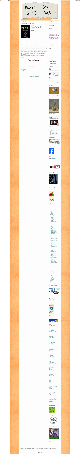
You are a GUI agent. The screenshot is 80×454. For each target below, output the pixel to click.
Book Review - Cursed (53, 271)
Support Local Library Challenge (53, 386)
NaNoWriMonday (51, 375)
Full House (50, 355)
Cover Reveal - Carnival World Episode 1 (53, 265)
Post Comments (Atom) (36, 76)
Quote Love (50, 379)
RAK (49, 381)
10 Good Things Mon (51, 325)
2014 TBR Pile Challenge (52, 331)
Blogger (41, 452)
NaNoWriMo (50, 374)
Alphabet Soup (51, 336)
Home (22, 19)
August (52, 219)
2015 (50, 212)
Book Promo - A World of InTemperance (53, 221)
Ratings (41, 19)
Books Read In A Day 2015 (52, 349)
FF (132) (51, 227)
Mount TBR (50, 373)
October (52, 217)
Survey (50, 387)
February (52, 278)
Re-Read (50, 382)
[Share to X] (31, 66)
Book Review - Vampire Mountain (53, 252)
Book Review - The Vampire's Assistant (53, 261)
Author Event (50, 338)
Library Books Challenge (52, 363)
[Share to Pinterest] (33, 66)
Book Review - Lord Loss (53, 232)
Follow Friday (50, 354)
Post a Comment (24, 70)
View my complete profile (52, 78)
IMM (49, 361)
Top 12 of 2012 (51, 393)
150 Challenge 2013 (51, 330)
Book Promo (50, 344)
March (51, 277)
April (51, 276)
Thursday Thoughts (51, 392)
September (52, 218)
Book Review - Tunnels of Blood (27, 23)
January (52, 279)
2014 (50, 213)
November (52, 216)
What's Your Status (51, 398)
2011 (50, 281)
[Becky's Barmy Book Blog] (51, 153)
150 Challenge (51, 329)
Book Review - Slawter (53, 230)
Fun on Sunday (51, 357)
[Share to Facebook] (32, 66)
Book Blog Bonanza (51, 342)
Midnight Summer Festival (52, 369)
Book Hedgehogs (45, 19)
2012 (50, 280)
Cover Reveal (50, 350)
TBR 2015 (50, 388)
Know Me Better (51, 362)
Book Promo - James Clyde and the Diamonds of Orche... (53, 254)
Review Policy (37, 19)
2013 (50, 214)
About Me (33, 19)
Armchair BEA (51, 337)
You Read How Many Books (52, 399)
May (51, 275)
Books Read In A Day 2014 (52, 348)
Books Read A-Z (26, 19)
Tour (49, 394)
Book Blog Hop (51, 343)
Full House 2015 (51, 356)
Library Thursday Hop (51, 367)
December (52, 215)
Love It (50, 368)
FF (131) (51, 243)
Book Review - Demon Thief (53, 231)
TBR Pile (30, 19)
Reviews (49, 19)
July (51, 220)
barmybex (53, 73)
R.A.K (50, 380)
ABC (49, 335)
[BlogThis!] (30, 66)
